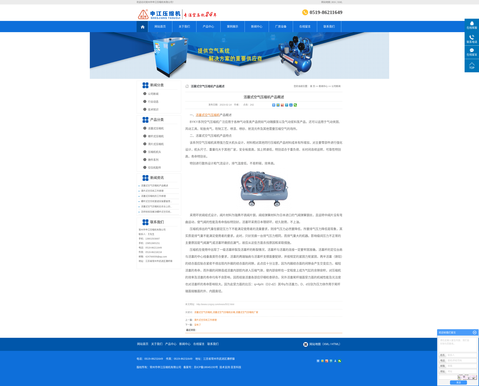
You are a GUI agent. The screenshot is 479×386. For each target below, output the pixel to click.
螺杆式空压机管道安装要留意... (156, 201)
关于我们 (184, 26)
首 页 (312, 86)
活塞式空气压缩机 (203, 312)
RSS (334, 2)
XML (339, 2)
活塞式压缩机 (156, 128)
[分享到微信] (295, 105)
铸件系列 (153, 159)
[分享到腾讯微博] (286, 105)
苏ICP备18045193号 (206, 367)
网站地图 (325, 2)
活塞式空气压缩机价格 (224, 312)
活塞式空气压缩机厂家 (247, 312)
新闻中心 (256, 26)
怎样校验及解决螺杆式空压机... (156, 212)
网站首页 (160, 26)
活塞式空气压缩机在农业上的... (156, 206)
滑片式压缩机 (156, 144)
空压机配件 (154, 167)
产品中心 (208, 26)
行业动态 (153, 101)
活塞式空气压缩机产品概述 (154, 185)
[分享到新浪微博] (282, 105)
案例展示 (232, 26)
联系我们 (329, 26)
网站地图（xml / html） (325, 344)
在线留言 (305, 26)
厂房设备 (280, 26)
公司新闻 (153, 93)
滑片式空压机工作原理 (152, 191)
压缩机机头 (154, 151)
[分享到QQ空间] (278, 105)
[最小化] (474, 332)
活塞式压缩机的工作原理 (153, 196)
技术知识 (153, 109)
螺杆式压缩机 (156, 136)
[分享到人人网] (291, 105)
